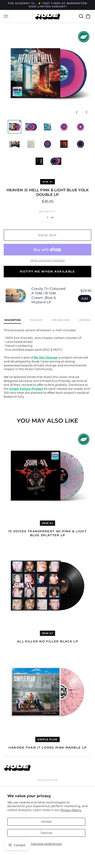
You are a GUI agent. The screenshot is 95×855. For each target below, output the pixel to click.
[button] (81, 16)
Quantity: (47, 211)
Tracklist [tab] (36, 320)
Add (84, 298)
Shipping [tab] (85, 320)
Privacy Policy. (71, 810)
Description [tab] (12, 320)
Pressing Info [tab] (61, 320)
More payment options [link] (47, 260)
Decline (46, 833)
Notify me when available (47, 271)
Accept (46, 821)
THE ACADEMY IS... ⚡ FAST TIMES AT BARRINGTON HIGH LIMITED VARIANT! (47, 5)
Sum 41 (47, 181)
